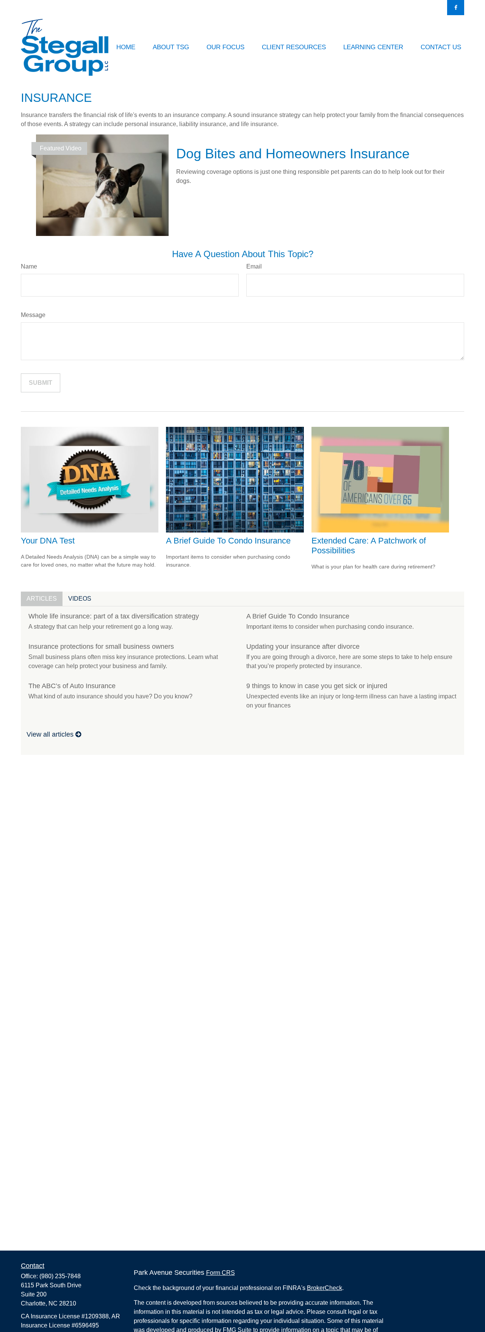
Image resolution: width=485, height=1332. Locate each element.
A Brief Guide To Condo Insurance (228, 540)
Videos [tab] (79, 598)
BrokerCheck (324, 1288)
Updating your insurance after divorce (303, 646)
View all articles (51, 734)
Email (254, 266)
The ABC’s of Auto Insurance (72, 686)
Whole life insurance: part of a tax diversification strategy (113, 616)
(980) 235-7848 (214, 8)
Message (33, 315)
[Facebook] (455, 7)
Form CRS (220, 1273)
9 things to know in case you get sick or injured (316, 686)
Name (29, 266)
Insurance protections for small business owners (101, 646)
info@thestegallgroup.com (283, 8)
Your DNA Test (48, 540)
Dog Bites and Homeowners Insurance (293, 153)
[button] (125, 48)
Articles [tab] (42, 598)
